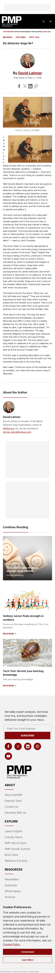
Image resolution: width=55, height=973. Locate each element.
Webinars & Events (16, 860)
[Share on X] (25, 86)
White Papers (13, 891)
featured (21, 37)
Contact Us (11, 806)
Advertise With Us (15, 812)
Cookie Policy (11, 944)
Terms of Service (19, 972)
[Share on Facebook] (19, 86)
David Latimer (30, 73)
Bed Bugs (7, 37)
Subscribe (27, 735)
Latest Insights (13, 831)
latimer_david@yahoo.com (17, 432)
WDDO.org (8, 428)
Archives (10, 897)
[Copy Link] (36, 86)
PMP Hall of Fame (15, 843)
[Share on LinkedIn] (30, 86)
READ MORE (9, 634)
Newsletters (12, 879)
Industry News (13, 837)
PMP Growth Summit (17, 848)
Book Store (11, 854)
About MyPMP (13, 794)
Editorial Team (13, 800)
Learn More (27, 960)
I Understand (27, 952)
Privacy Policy (5, 972)
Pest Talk (34, 37)
